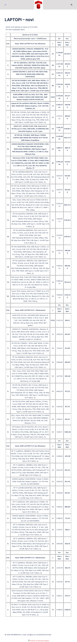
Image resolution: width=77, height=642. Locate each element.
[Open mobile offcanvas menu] (5, 4)
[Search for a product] (71, 4)
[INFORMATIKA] (38, 4)
